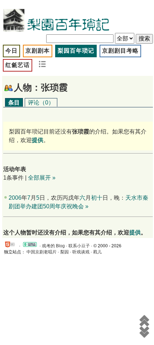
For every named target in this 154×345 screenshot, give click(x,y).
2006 (15, 198)
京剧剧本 (37, 51)
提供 (135, 232)
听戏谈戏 (81, 251)
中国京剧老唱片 (42, 251)
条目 (14, 102)
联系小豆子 (79, 245)
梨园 (64, 251)
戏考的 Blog (53, 245)
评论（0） (41, 102)
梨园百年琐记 (76, 51)
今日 (11, 51)
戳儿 (97, 251)
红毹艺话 (17, 65)
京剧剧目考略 (120, 51)
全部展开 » (42, 178)
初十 (96, 198)
